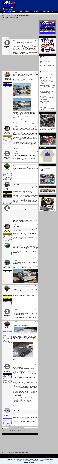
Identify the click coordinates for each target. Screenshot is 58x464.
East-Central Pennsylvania (7, 380)
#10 (37, 260)
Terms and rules (40, 455)
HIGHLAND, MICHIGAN (8, 177)
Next (6, 38)
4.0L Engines (43, 69)
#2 (37, 72)
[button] (18, 12)
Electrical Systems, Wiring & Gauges (47, 105)
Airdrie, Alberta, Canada (8, 92)
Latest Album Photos (44, 187)
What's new (14, 11)
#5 (37, 163)
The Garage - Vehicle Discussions (46, 60)
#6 (37, 182)
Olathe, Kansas (9, 255)
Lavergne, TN (9, 338)
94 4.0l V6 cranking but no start (48, 56)
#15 (37, 408)
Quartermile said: (16, 184)
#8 (37, 224)
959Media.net (39, 457)
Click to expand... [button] (25, 333)
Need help (43, 96)
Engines (42, 83)
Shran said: (15, 208)
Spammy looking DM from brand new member (47, 92)
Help (50, 455)
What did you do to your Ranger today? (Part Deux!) (48, 72)
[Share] (36, 40)
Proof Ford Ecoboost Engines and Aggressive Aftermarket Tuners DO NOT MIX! (47, 79)
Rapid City (10, 202)
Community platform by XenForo (26, 457)
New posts (4, 13)
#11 (37, 285)
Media (21, 11)
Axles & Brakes (43, 109)
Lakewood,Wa (9, 423)
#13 (37, 321)
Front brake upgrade (45, 107)
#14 (37, 364)
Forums (9, 11)
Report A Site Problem (45, 94)
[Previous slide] (41, 190)
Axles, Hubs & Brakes (44, 99)
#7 (37, 205)
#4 (37, 151)
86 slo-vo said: (16, 323)
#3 (37, 126)
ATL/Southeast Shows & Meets (47, 61)
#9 (37, 243)
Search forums (9, 13)
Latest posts (42, 55)
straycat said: (16, 153)
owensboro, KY (9, 276)
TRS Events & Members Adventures (47, 63)
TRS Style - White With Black (7, 455)
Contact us (35, 455)
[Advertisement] (20, 28)
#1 (37, 40)
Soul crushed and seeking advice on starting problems (48, 86)
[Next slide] (54, 190)
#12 (37, 309)
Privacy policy (46, 455)
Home (4, 11)
